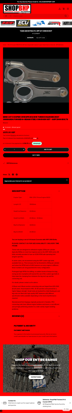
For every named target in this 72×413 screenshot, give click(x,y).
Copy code (41, 37)
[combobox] (36, 16)
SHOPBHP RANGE (36, 377)
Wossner (5, 123)
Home (4, 44)
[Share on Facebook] (13, 174)
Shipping (13, 135)
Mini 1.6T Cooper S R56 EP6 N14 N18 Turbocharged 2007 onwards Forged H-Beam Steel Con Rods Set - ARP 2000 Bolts (35, 44)
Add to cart (48, 149)
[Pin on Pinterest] (17, 174)
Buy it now (36, 155)
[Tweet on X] (9, 174)
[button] (64, 9)
